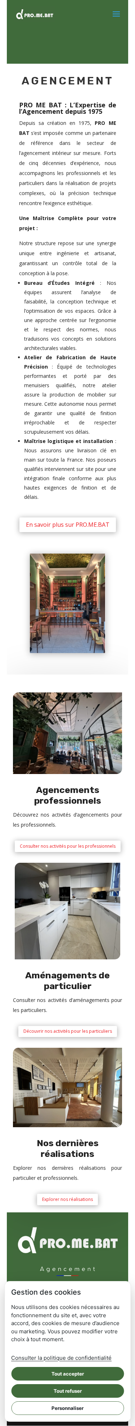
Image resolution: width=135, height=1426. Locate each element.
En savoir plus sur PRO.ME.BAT (67, 525)
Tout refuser (68, 1391)
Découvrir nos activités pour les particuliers (67, 1031)
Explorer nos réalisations (67, 1199)
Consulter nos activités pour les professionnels (68, 846)
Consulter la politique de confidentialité (61, 1357)
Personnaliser (67, 1408)
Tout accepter (67, 1374)
